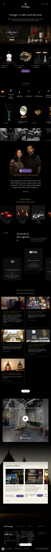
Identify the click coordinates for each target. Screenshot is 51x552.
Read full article (6, 325)
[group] (25, 34)
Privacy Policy (26, 548)
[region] (25, 34)
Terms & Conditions (18, 548)
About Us (18, 539)
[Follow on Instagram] (5, 540)
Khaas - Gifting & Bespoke (18, 535)
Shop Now (25, 71)
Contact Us (19, 496)
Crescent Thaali (21, 65)
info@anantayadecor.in (24, 537)
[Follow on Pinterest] (14, 540)
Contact (40, 495)
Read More (25, 191)
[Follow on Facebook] (11, 540)
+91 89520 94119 (24, 532)
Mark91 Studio (44, 548)
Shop (17, 532)
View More (25, 391)
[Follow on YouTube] (8, 540)
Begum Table (36, 65)
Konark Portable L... (5, 65)
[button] (50, 57)
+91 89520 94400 (24, 534)
